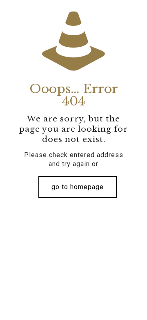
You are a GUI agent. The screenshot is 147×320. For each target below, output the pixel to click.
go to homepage (77, 187)
